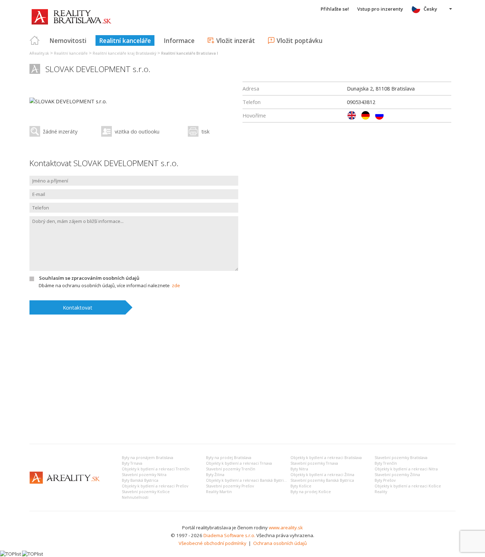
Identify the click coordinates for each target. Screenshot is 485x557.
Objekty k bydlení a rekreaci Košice (408, 486)
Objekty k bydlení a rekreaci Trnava (239, 463)
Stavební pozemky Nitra (144, 474)
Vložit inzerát (235, 40)
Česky (430, 9)
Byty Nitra (299, 468)
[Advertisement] (242, 385)
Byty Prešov (385, 480)
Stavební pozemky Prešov (230, 486)
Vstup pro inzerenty (380, 9)
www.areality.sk (286, 527)
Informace (179, 40)
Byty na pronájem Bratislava (147, 457)
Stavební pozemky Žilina (397, 474)
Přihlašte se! (335, 9)
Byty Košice (300, 486)
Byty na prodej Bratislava (228, 457)
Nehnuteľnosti (135, 497)
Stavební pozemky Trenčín (230, 468)
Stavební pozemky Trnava (314, 463)
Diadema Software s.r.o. (229, 535)
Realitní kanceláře (125, 40)
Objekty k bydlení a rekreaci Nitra (406, 468)
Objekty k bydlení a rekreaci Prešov (155, 486)
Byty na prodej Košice (310, 491)
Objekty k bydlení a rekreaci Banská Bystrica (247, 480)
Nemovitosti (67, 40)
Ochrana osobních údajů (280, 543)
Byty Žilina (215, 474)
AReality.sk (39, 53)
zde (176, 285)
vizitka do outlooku (137, 131)
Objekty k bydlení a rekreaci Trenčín (156, 468)
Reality (381, 491)
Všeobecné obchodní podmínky (212, 543)
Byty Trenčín (386, 463)
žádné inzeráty (60, 131)
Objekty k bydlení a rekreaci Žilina (322, 474)
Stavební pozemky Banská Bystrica (322, 480)
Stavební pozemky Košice (146, 491)
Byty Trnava (132, 463)
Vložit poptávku (299, 40)
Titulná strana (34, 40)
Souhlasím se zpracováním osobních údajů (89, 278)
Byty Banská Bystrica (140, 480)
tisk (205, 131)
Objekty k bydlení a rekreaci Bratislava (326, 457)
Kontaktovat (77, 307)
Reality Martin (219, 491)
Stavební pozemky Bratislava (401, 457)
